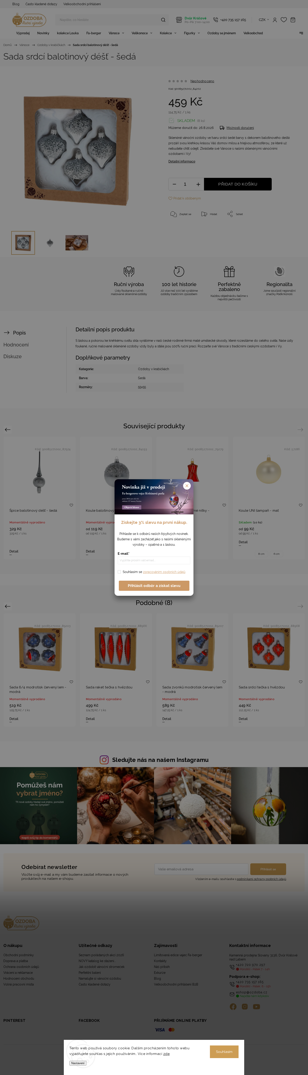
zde (166, 1054)
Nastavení (78, 1063)
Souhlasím (224, 1052)
